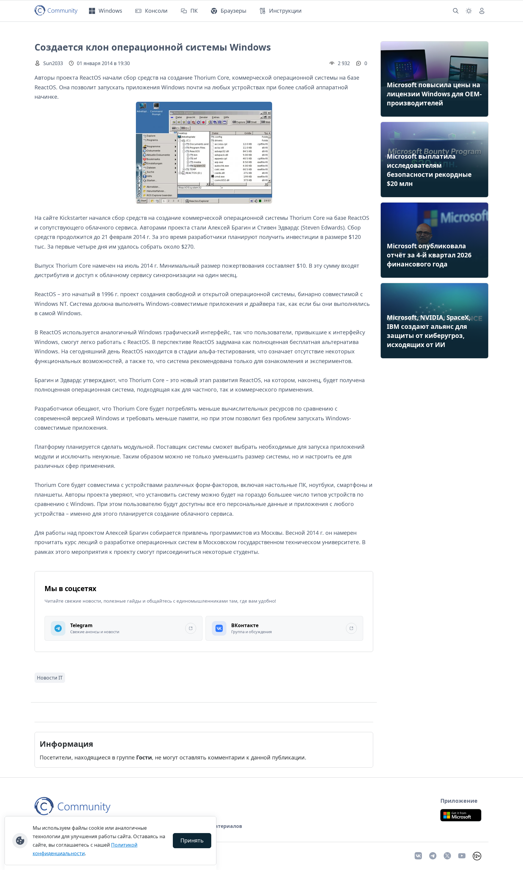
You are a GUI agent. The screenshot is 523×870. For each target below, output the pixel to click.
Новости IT (50, 677)
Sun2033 (53, 63)
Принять (192, 840)
